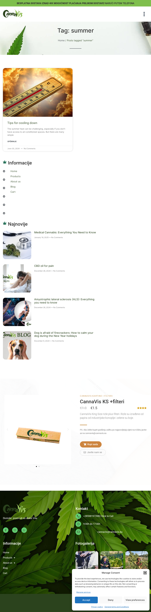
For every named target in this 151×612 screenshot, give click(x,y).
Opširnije (12, 141)
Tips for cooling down (22, 123)
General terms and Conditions (117, 607)
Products (15, 176)
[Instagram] (15, 530)
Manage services (83, 592)
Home (61, 40)
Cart (12, 191)
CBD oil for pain (44, 265)
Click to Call (107, 516)
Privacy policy (97, 607)
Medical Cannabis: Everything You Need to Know (65, 232)
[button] (145, 572)
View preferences (135, 600)
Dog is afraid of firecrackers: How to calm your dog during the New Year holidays (63, 334)
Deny (111, 600)
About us (15, 181)
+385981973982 (92, 516)
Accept (86, 600)
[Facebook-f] (5, 530)
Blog (12, 186)
